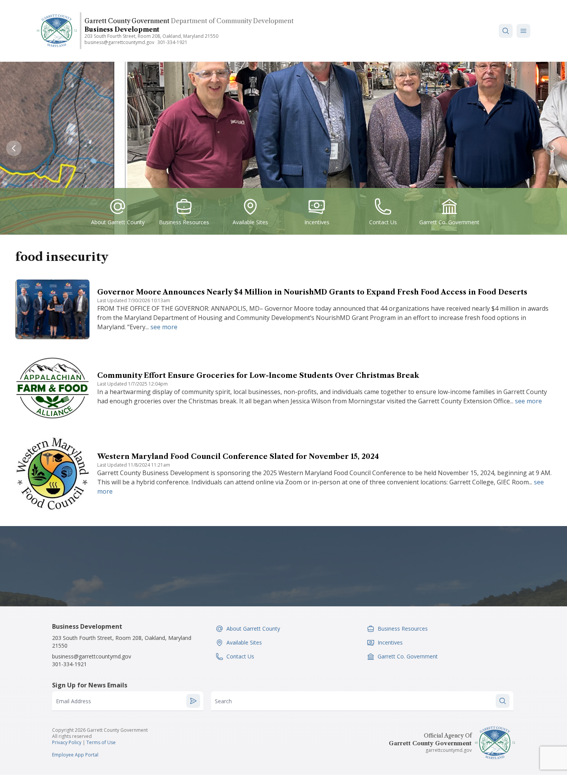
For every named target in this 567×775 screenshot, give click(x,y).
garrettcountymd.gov (448, 750)
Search (223, 701)
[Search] (506, 31)
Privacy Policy (66, 742)
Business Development (121, 29)
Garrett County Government (126, 21)
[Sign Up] (193, 701)
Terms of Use (101, 742)
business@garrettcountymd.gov (119, 42)
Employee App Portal (75, 754)
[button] (523, 31)
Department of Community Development (232, 21)
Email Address (73, 701)
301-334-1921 (172, 42)
